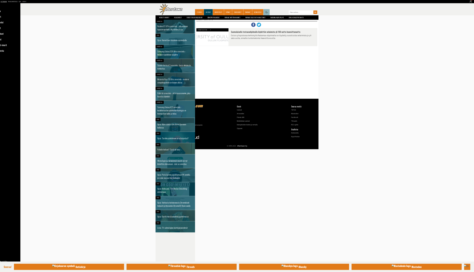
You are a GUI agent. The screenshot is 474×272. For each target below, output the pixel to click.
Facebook (294, 117)
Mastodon (294, 114)
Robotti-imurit (164, 18)
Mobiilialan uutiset (243, 121)
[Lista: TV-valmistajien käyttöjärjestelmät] (175, 226)
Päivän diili (240, 117)
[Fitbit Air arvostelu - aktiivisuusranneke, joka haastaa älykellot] (175, 94)
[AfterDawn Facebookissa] (286, 12)
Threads (294, 121)
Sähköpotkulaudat (213, 18)
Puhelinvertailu (13, 1)
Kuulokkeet (178, 18)
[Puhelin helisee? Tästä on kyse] (175, 148)
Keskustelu (257, 12)
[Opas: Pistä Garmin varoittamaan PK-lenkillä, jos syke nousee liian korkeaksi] (175, 175)
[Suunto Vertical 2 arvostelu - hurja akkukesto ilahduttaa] (175, 66)
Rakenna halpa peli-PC (277, 18)
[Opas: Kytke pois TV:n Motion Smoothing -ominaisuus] (175, 189)
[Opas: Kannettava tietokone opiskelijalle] (175, 39)
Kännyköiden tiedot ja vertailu (247, 125)
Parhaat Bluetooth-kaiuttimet (255, 18)
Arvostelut (218, 12)
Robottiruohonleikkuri (194, 18)
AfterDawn (4, 1)
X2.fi (20, 1)
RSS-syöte (294, 125)
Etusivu (199, 12)
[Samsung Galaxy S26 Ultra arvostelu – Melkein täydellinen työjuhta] (175, 52)
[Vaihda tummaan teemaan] (266, 12)
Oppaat (228, 12)
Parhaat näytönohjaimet (232, 18)
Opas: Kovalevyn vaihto (296, 18)
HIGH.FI (24, 1)
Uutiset (208, 12)
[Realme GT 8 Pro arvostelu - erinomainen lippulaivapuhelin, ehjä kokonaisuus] (175, 27)
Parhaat (247, 12)
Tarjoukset (237, 12)
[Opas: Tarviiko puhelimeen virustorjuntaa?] (175, 137)
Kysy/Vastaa (295, 136)
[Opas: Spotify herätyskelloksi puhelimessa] (175, 215)
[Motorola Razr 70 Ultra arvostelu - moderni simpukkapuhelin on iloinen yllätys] (175, 80)
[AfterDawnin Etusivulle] (171, 9)
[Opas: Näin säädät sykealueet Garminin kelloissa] (175, 125)
